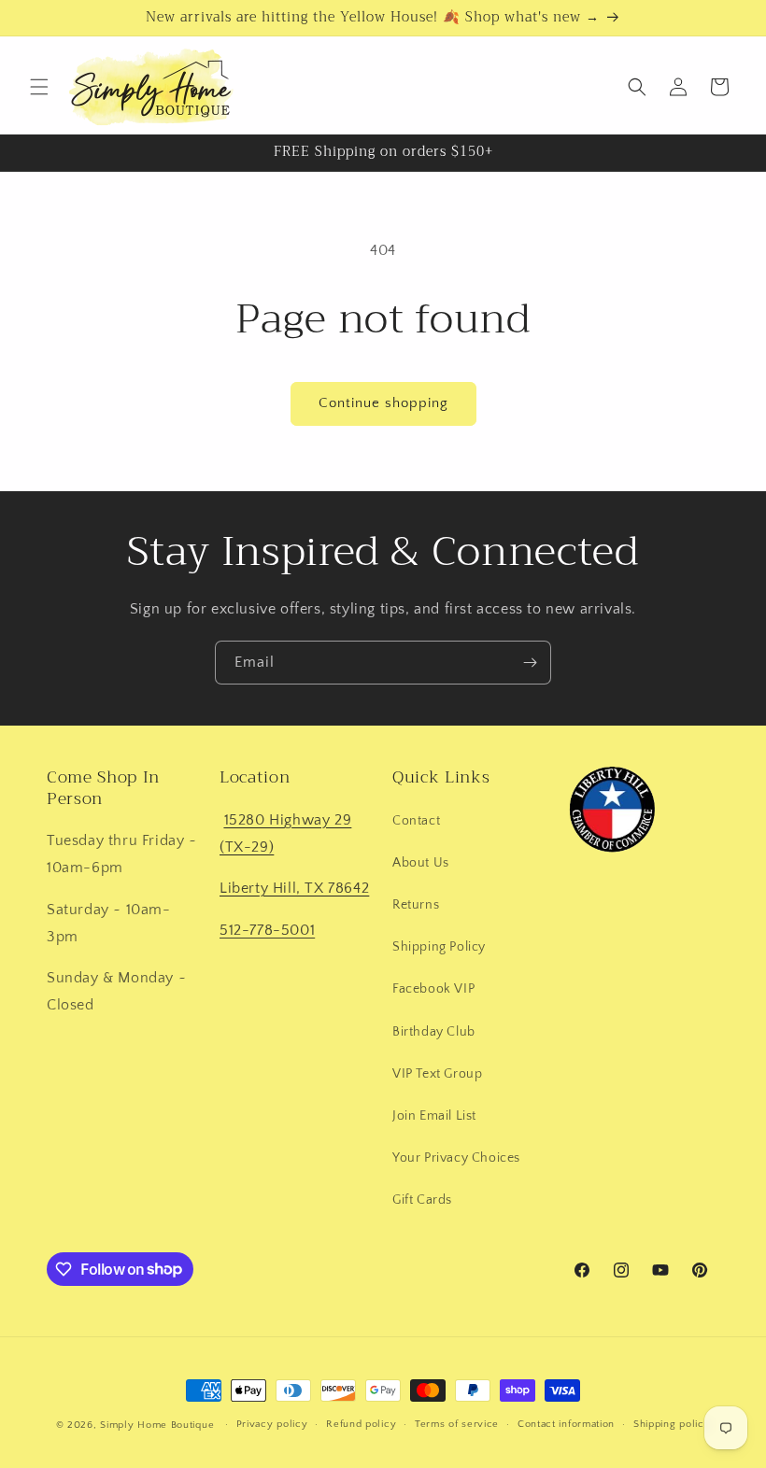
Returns (415, 904)
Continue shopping (383, 403)
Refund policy (361, 1424)
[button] (39, 86)
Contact (416, 820)
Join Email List (434, 1115)
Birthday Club (433, 1031)
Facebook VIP (433, 988)
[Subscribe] (529, 663)
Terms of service (457, 1424)
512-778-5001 (267, 930)
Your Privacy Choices (456, 1157)
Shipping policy (672, 1424)
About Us (420, 862)
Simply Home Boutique (157, 1425)
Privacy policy (272, 1424)
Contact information (566, 1424)
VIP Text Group (437, 1073)
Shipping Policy (439, 946)
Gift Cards (422, 1200)
